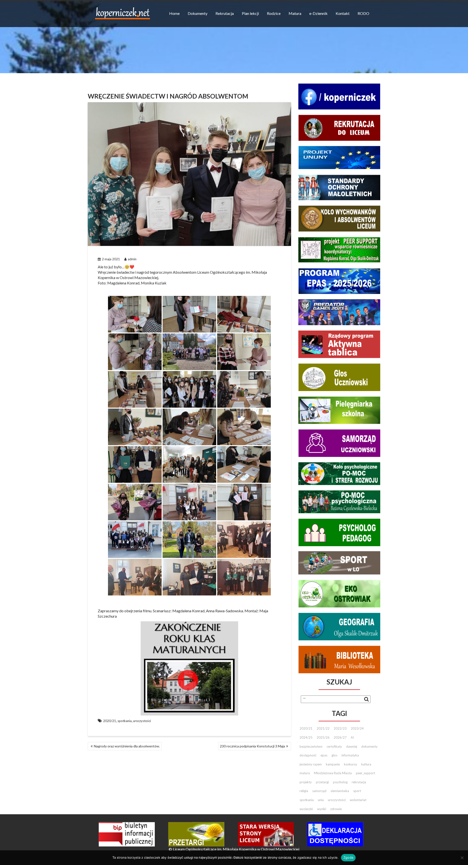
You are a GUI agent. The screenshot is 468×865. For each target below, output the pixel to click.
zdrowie (336, 809)
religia (304, 791)
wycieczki (306, 809)
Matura (295, 13)
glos (334, 755)
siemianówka (340, 791)
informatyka (350, 755)
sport (357, 791)
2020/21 (109, 721)
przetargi (322, 782)
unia (321, 800)
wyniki (321, 809)
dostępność (308, 755)
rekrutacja (359, 782)
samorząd (319, 791)
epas (324, 755)
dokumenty (369, 746)
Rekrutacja (224, 13)
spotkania (124, 721)
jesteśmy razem (311, 764)
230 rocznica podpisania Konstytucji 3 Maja (252, 746)
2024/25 (306, 737)
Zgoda (348, 857)
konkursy (350, 764)
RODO (363, 13)
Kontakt (343, 13)
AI (352, 737)
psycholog (340, 782)
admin (132, 259)
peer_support (365, 773)
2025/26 (323, 737)
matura (305, 773)
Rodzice (274, 13)
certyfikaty (334, 746)
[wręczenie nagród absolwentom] (135, 314)
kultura (366, 764)
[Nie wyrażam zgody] (461, 857)
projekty (306, 782)
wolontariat (358, 800)
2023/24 (357, 728)
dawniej (351, 746)
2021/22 (323, 728)
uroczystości (142, 721)
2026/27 (340, 737)
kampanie (333, 764)
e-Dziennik (318, 13)
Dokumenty (197, 13)
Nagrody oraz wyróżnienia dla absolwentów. (127, 746)
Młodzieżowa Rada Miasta (333, 773)
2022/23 (340, 728)
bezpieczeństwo (311, 746)
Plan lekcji (250, 13)
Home (174, 13)
